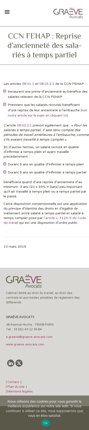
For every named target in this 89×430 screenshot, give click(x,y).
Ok (46, 423)
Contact (13, 382)
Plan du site (16, 387)
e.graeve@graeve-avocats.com (29, 337)
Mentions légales (20, 391)
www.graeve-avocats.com (25, 344)
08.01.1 (28, 84)
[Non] (83, 412)
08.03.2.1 (46, 84)
